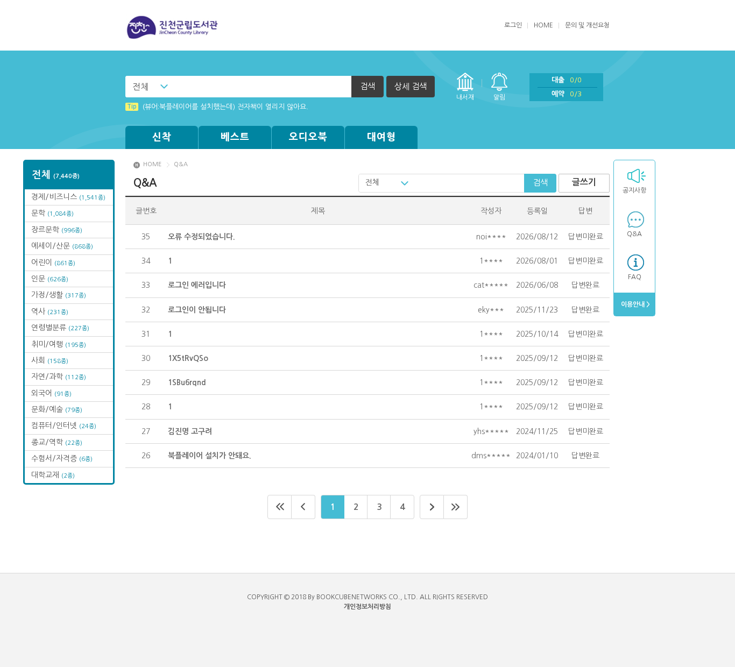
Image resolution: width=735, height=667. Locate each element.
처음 (279, 507)
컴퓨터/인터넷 (63, 425)
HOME (543, 25)
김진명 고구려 (190, 431)
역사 (49, 311)
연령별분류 (60, 327)
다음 (432, 507)
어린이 (53, 262)
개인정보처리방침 (367, 607)
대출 (567, 79)
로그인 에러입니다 (197, 285)
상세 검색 (410, 86)
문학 (52, 213)
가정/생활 (58, 295)
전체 (140, 86)
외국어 (51, 393)
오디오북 (308, 137)
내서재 (465, 97)
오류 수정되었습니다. (201, 236)
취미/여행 (58, 344)
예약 (567, 93)
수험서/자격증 (62, 458)
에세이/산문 (62, 246)
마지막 (456, 507)
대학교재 (53, 475)
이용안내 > (634, 304)
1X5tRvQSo (188, 358)
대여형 (381, 137)
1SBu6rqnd (187, 382)
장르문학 (56, 229)
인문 (49, 278)
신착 (162, 137)
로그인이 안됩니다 (197, 310)
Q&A (634, 234)
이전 (303, 507)
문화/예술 (56, 409)
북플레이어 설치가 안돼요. (209, 455)
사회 (49, 360)
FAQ (634, 277)
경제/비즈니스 (68, 197)
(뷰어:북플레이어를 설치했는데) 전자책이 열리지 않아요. (217, 106)
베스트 (235, 137)
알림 (499, 97)
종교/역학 (56, 442)
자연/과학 (58, 376)
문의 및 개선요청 (587, 25)
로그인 (513, 25)
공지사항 (634, 190)
